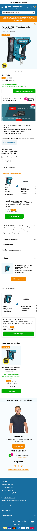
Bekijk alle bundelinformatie (12, 173)
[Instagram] (15, 466)
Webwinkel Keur (22, 457)
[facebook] (18, 466)
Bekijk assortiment (3, 7)
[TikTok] (21, 466)
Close (35, 18)
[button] (33, 24)
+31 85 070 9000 (9, 498)
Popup (25, 86)
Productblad (6, 162)
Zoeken (33, 12)
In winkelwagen (14, 216)
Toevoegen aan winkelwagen (24, 91)
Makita (8, 75)
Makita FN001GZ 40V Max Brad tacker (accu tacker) (11, 368)
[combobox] (18, 12)
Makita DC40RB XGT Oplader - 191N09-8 (25, 190)
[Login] (27, 7)
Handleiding (6, 160)
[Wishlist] (31, 7)
